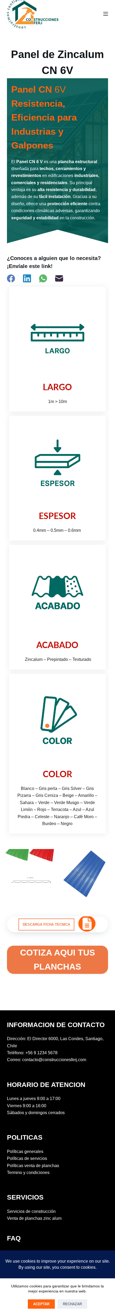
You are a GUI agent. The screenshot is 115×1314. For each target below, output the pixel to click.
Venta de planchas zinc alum (34, 1218)
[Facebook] (11, 278)
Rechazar (72, 1304)
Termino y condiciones (28, 1172)
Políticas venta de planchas (33, 1165)
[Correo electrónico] (59, 278)
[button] (46, 924)
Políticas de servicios (27, 1158)
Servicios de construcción (31, 1211)
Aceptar (41, 1304)
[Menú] (105, 13)
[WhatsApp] (43, 278)
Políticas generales (25, 1151)
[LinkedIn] (27, 278)
